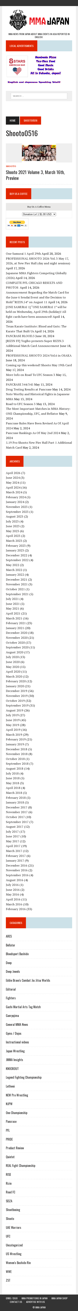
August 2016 (14, 880)
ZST (8, 1280)
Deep (9, 962)
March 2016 (14, 904)
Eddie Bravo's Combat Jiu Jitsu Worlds (28, 980)
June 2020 (13, 662)
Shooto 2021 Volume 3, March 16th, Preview (35, 175)
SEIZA (9, 1201)
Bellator (10, 945)
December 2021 (16, 579)
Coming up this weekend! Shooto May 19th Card (39, 365)
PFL (8, 1130)
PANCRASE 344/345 (19, 384)
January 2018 (15, 802)
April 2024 (13, 487)
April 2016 (13, 899)
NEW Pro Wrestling (17, 1095)
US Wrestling (13, 1254)
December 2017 (16, 807)
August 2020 (14, 652)
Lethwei (10, 1086)
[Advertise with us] (53, 2)
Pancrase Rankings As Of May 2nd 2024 (33, 433)
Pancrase (11, 1121)
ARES (9, 936)
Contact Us (16, 1301)
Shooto (11, 166)
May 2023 (12, 531)
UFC (8, 1236)
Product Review (15, 1148)
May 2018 (12, 783)
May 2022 (12, 565)
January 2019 (15, 744)
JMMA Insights (14, 1059)
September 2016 (17, 875)
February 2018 (16, 798)
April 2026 (13, 473)
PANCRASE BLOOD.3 (20, 336)
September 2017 (17, 822)
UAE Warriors (13, 1227)
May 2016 (12, 894)
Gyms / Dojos (13, 1033)
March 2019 (14, 734)
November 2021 (17, 584)
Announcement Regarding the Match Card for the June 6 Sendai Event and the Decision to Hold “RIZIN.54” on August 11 (37, 297)
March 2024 (14, 492)
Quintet (10, 1157)
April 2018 (13, 788)
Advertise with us (35, 1301)
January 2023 (15, 550)
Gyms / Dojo (12, 1298)
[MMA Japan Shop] (39, 2)
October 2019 (15, 701)
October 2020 (15, 642)
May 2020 (12, 667)
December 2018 (16, 749)
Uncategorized (14, 1245)
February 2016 (16, 909)
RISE (8, 1174)
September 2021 (17, 594)
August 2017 (14, 827)
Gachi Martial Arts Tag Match (23, 1007)
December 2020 (16, 633)
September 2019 (17, 705)
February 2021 (16, 623)
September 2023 (17, 512)
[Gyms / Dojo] (25, 2)
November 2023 (17, 507)
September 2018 (17, 763)
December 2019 (16, 691)
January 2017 (15, 860)
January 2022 (15, 574)
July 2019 (12, 715)
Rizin (9, 1183)
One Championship (16, 1112)
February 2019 (16, 739)
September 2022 (17, 560)
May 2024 (12, 482)
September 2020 (17, 647)
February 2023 (16, 545)
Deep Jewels (13, 971)
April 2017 (13, 846)
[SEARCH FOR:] (39, 95)
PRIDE (9, 1139)
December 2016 (16, 865)
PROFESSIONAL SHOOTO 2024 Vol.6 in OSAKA (39, 355)
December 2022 (16, 555)
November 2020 (17, 638)
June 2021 (13, 604)
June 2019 (13, 720)
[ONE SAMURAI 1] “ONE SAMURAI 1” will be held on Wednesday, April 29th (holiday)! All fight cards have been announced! (36, 312)
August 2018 (14, 768)
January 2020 (15, 686)
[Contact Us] (46, 2)
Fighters (11, 998)
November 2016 (17, 870)
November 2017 (17, 812)
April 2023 (13, 536)
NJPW (9, 1104)
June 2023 (13, 526)
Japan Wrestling (15, 1051)
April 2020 (13, 671)
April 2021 (13, 613)
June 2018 (13, 778)
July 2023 (12, 521)
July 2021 (12, 599)
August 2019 (14, 710)
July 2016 (12, 885)
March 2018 (14, 793)
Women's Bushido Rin (18, 1262)
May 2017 (12, 841)
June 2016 (13, 890)
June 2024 (13, 478)
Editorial (11, 989)
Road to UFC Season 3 (21, 404)
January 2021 (15, 628)
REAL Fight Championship (20, 1165)
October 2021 (15, 589)
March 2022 (14, 570)
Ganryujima (12, 1015)
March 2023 (14, 541)
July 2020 (12, 657)
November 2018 (17, 754)
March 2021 (14, 618)
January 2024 (15, 502)
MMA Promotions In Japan (35, 1298)
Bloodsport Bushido (17, 954)
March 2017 (14, 851)
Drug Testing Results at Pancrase (28, 389)
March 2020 (14, 676)
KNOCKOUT (12, 1068)
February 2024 (16, 497)
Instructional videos (17, 1042)
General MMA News (17, 1024)
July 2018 (12, 773)
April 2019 (13, 730)
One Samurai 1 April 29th (23, 253)
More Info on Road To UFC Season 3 (30, 375)
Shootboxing (13, 1209)
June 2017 (13, 836)
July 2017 (12, 831)
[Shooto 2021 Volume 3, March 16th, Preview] (39, 160)
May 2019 (12, 725)
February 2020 (16, 681)
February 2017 (16, 856)
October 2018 (15, 759)
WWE (9, 1271)
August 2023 (14, 516)
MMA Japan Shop (59, 1298)
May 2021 (12, 608)
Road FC (10, 1192)
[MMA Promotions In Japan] (32, 2)
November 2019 (17, 696)
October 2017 (15, 817)
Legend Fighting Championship (23, 1077)
